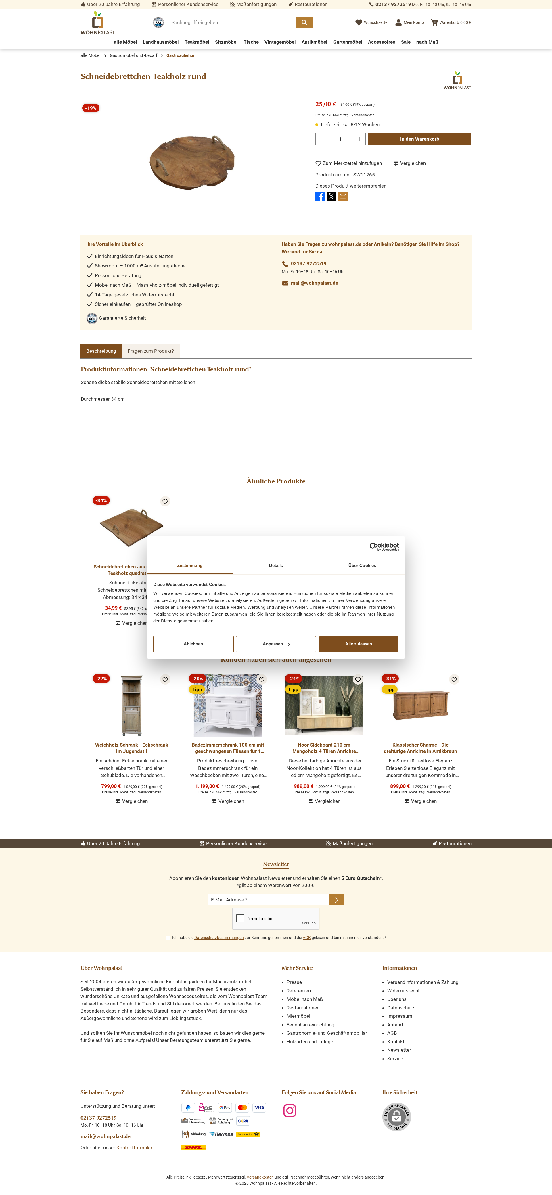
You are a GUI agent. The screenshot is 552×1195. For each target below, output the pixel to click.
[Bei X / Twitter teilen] (331, 196)
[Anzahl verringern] (321, 139)
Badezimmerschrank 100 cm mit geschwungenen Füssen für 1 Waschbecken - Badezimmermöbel (228, 748)
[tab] (101, 351)
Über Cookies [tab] (362, 565)
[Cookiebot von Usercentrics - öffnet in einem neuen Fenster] (374, 547)
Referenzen (299, 991)
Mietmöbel (298, 1016)
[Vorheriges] (84, 736)
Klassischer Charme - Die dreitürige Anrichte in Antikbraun (420, 748)
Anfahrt (395, 1025)
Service (395, 1058)
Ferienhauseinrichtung (310, 1025)
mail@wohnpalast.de (314, 283)
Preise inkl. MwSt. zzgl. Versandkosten (345, 115)
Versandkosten (260, 1177)
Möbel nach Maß (305, 999)
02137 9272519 (393, 4)
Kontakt (396, 1041)
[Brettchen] (192, 162)
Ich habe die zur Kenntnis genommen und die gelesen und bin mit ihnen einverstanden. (279, 937)
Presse (294, 982)
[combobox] (233, 22)
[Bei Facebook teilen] (320, 196)
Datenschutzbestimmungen (219, 937)
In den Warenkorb (419, 139)
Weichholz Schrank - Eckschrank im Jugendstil (131, 748)
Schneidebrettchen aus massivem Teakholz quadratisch (131, 570)
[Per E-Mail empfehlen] (343, 196)
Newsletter (399, 1050)
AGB (307, 937)
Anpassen (273, 643)
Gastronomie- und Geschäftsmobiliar (327, 1033)
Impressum (399, 1016)
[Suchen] (304, 22)
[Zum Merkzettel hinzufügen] (165, 501)
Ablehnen (193, 643)
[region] (192, 162)
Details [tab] (276, 565)
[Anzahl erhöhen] (360, 139)
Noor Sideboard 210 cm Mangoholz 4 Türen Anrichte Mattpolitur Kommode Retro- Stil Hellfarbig (324, 748)
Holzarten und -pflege (310, 1041)
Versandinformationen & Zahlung (423, 982)
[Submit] (336, 899)
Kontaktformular (134, 1147)
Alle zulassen (358, 643)
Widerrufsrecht (403, 991)
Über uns (397, 999)
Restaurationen (303, 1008)
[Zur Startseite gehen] (97, 22)
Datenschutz (400, 1008)
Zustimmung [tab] (190, 565)
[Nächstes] (467, 736)
